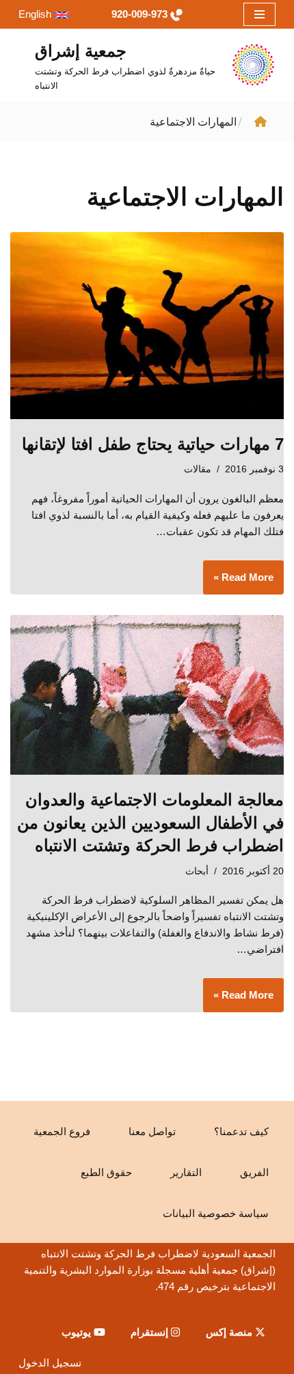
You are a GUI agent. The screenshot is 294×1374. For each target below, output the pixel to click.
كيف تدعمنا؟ (241, 1131)
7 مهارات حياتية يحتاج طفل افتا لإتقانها (153, 444)
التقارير (186, 1172)
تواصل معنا (152, 1131)
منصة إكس (230, 1332)
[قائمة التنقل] (259, 14)
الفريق (254, 1172)
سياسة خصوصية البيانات (216, 1213)
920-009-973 (139, 14)
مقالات (197, 469)
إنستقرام (151, 1332)
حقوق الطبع (106, 1172)
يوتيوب (78, 1332)
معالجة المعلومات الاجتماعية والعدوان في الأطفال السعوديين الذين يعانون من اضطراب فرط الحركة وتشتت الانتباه (150, 822)
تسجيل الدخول (49, 1363)
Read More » (248, 583)
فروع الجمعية (62, 1131)
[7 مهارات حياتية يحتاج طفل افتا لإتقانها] (147, 325)
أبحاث (197, 871)
